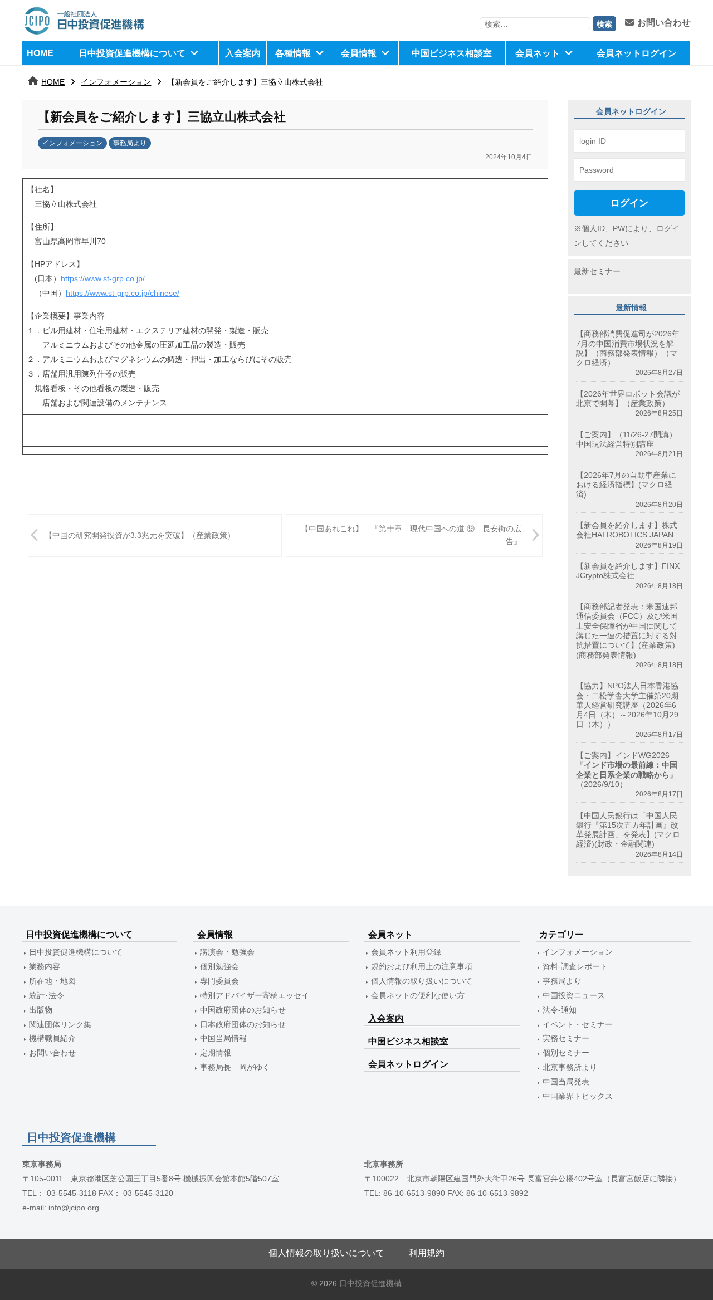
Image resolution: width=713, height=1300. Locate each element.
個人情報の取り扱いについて (421, 980)
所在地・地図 (52, 980)
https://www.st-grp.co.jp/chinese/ (122, 293)
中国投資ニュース (574, 995)
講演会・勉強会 (227, 951)
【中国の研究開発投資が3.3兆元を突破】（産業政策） (140, 535)
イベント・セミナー (578, 1024)
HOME (40, 53)
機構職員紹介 (52, 1038)
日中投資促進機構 (370, 1283)
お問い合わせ (664, 22)
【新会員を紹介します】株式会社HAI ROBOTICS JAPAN (626, 530)
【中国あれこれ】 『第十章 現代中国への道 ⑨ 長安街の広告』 (411, 535)
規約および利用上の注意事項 (421, 966)
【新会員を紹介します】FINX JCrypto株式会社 (628, 570)
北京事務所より (570, 1067)
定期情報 (215, 1052)
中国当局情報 (223, 1038)
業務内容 (44, 966)
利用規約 (427, 1253)
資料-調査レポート (575, 966)
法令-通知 (560, 1009)
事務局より (129, 143)
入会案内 (243, 53)
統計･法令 (46, 995)
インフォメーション (116, 81)
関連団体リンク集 (60, 1024)
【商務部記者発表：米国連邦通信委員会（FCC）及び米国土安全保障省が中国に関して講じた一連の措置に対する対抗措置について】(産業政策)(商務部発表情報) (627, 630)
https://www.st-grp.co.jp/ (103, 278)
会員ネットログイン (637, 53)
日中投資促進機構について (132, 53)
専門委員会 (219, 980)
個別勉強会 (219, 966)
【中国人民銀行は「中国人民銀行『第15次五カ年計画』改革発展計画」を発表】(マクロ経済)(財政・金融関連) (628, 830)
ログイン (629, 202)
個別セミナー (566, 1052)
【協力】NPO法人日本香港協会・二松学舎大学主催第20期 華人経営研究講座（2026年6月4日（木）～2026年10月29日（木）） (627, 705)
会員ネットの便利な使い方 (418, 995)
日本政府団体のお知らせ (243, 1024)
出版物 (40, 1009)
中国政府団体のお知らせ (243, 1009)
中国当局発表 (566, 1081)
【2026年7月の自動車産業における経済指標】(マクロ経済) (626, 485)
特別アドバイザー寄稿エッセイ (254, 995)
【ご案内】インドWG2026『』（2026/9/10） (626, 770)
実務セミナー (566, 1038)
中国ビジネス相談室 (452, 53)
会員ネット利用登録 (406, 951)
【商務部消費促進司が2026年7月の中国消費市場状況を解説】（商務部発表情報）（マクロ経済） (628, 348)
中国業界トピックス (578, 1096)
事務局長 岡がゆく (235, 1067)
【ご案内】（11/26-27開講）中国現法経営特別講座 (626, 439)
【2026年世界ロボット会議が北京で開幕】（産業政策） (628, 398)
